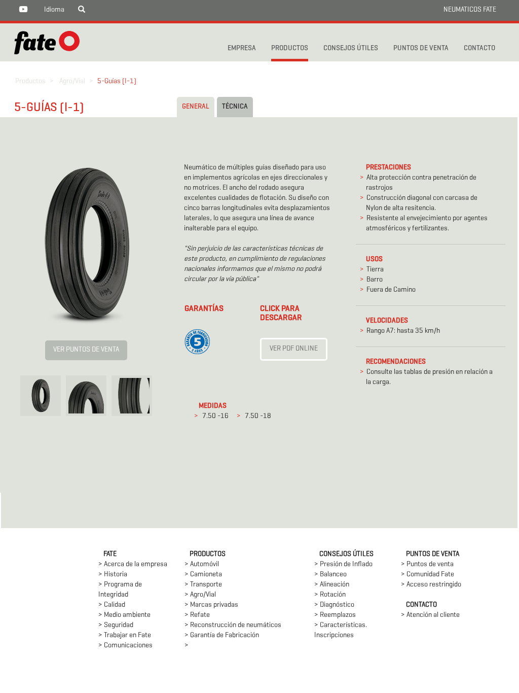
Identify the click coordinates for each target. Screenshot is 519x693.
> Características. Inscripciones (340, 630)
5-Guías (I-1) (116, 81)
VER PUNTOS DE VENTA (86, 350)
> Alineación (331, 584)
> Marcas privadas (211, 605)
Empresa (242, 48)
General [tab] (195, 107)
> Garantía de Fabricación (221, 635)
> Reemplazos (335, 615)
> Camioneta (203, 574)
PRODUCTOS (289, 48)
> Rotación (330, 595)
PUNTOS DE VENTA (421, 48)
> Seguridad (115, 625)
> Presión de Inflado (343, 564)
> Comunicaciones (125, 645)
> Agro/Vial (200, 595)
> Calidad (111, 605)
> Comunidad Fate (427, 574)
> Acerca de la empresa (132, 564)
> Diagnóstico (334, 605)
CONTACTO (479, 48)
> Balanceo (330, 574)
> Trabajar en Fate (124, 635)
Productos (30, 81)
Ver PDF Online (294, 349)
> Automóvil (201, 564)
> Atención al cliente (430, 615)
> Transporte (203, 584)
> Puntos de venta (427, 564)
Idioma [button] (54, 10)
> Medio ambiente (124, 615)
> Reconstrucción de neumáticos (232, 625)
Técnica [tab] (235, 107)
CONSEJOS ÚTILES (350, 48)
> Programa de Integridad (120, 590)
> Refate (197, 615)
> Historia (112, 574)
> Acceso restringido (431, 584)
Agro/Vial (72, 81)
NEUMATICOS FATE (469, 10)
